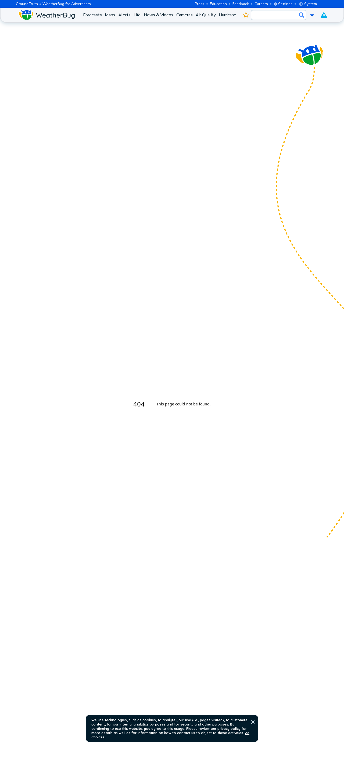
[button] (253, 722)
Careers (261, 3)
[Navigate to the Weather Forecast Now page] (46, 15)
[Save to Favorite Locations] (246, 15)
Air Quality (206, 15)
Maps (110, 15)
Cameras (184, 15)
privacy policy (229, 728)
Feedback (240, 3)
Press (199, 3)
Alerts (124, 15)
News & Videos (158, 15)
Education (218, 3)
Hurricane (227, 15)
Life (137, 15)
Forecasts (92, 15)
